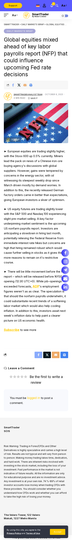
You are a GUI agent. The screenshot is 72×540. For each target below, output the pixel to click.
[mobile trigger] (7, 15)
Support (13, 5)
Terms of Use (33, 533)
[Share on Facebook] (13, 85)
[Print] (31, 85)
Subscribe (11, 330)
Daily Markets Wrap (20, 31)
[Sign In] (44, 5)
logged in (33, 398)
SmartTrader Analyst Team (28, 94)
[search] (56, 5)
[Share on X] (19, 85)
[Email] (25, 85)
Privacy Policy (14, 533)
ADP (36, 286)
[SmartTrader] (36, 15)
